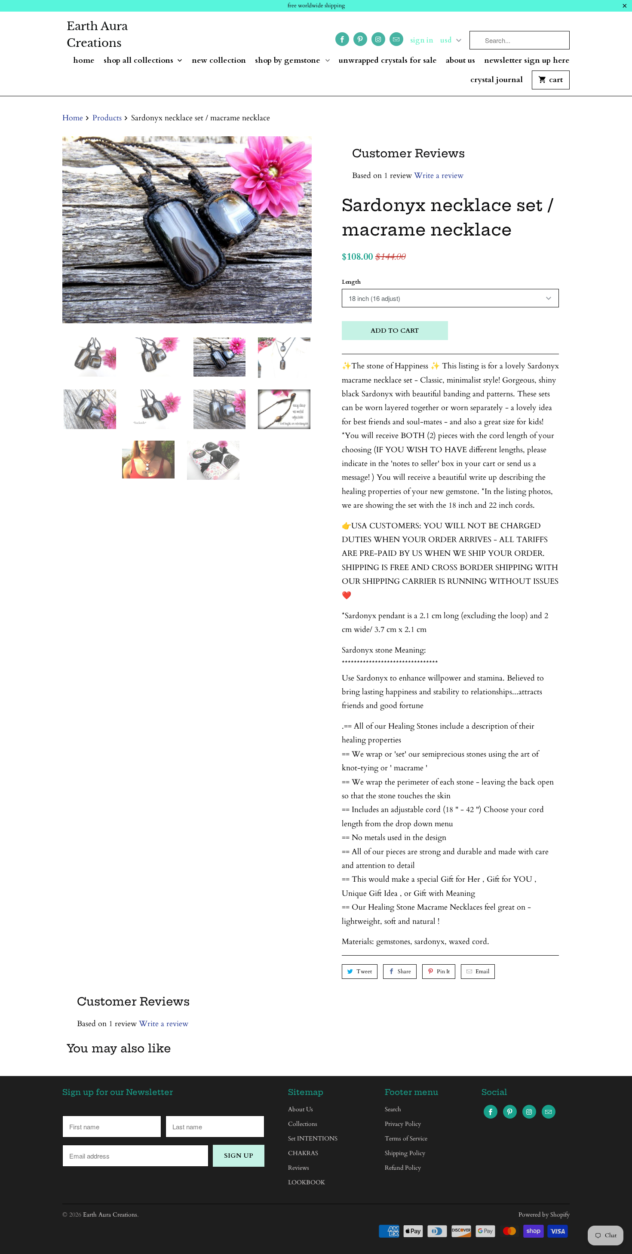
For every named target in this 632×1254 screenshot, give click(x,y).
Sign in (421, 40)
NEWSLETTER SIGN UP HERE (527, 61)
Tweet (364, 971)
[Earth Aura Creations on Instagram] (378, 39)
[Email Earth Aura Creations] (396, 39)
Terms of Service (406, 1138)
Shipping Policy (405, 1153)
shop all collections (139, 61)
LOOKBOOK (306, 1182)
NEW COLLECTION (219, 61)
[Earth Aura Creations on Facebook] (342, 39)
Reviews (298, 1168)
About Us (460, 61)
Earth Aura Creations (97, 34)
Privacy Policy (403, 1124)
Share (404, 971)
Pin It (443, 971)
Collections (302, 1124)
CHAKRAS (303, 1153)
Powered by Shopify (544, 1215)
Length (351, 282)
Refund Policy (403, 1168)
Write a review (438, 175)
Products (107, 118)
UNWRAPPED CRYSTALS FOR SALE (388, 61)
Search (393, 1109)
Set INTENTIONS (312, 1138)
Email (482, 971)
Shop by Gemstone (288, 61)
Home (84, 61)
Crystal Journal (496, 80)
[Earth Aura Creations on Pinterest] (360, 39)
